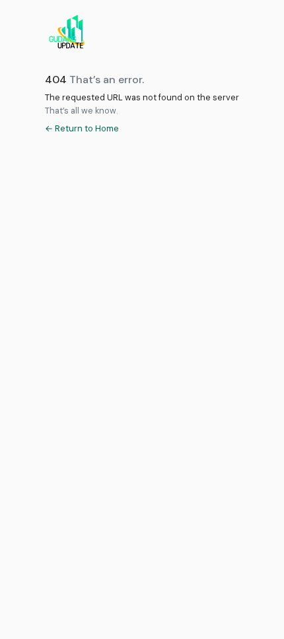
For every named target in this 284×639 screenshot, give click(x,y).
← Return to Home (82, 128)
